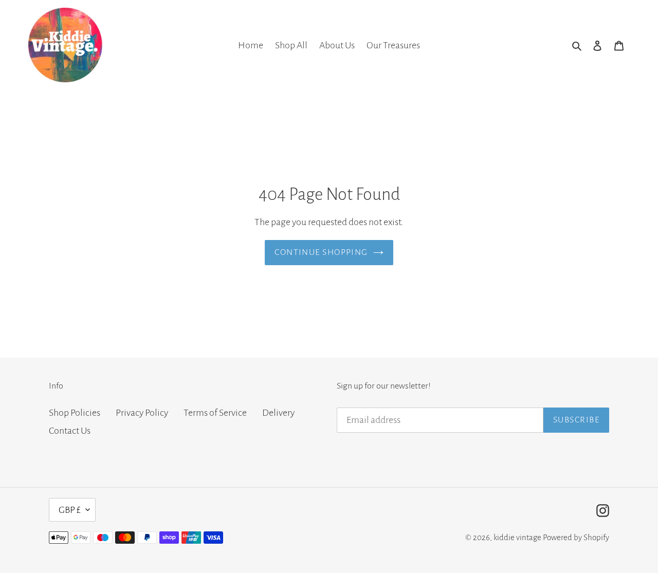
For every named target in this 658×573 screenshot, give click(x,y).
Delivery (278, 413)
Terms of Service (215, 413)
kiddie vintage (517, 537)
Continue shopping (321, 252)
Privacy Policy (142, 413)
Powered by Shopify (576, 537)
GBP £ (70, 510)
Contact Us (69, 431)
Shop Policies (74, 413)
